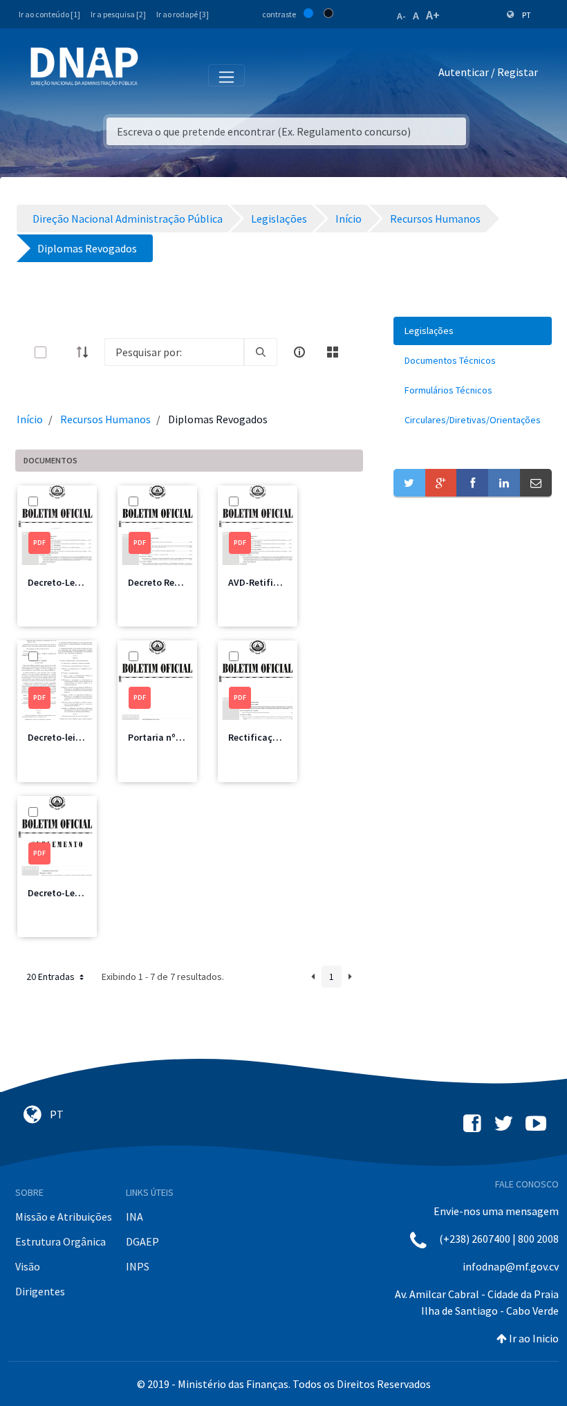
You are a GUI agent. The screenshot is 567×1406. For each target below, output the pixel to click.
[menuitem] (472, 331)
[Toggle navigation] (158, 74)
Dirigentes (40, 1291)
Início (30, 419)
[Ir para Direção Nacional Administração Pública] (84, 66)
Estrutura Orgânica (60, 1241)
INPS (137, 1266)
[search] (261, 352)
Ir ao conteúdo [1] (49, 14)
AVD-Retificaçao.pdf (272, 582)
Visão (27, 1266)
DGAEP (142, 1241)
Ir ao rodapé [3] (182, 14)
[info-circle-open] (299, 352)
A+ (433, 15)
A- (401, 16)
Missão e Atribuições (63, 1216)
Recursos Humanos (105, 419)
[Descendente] (86, 352)
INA (134, 1216)
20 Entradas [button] (51, 976)
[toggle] (62, 352)
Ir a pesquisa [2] (118, 14)
